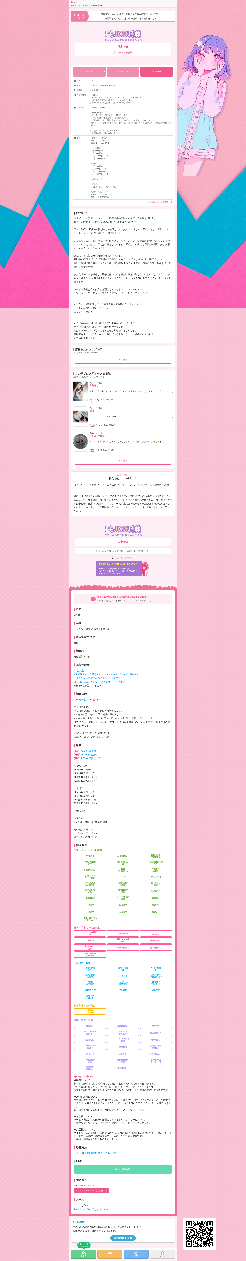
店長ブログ (89, 71)
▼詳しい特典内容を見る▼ (123, 52)
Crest (86, 3)
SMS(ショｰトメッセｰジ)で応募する (91, 1190)
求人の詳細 (156, 71)
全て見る (123, 359)
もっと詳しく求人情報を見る (160, 202)
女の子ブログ (123, 71)
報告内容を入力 (123, 1238)
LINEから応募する (123, 1169)
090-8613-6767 (87, 1185)
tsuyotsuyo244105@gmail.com (91, 1209)
